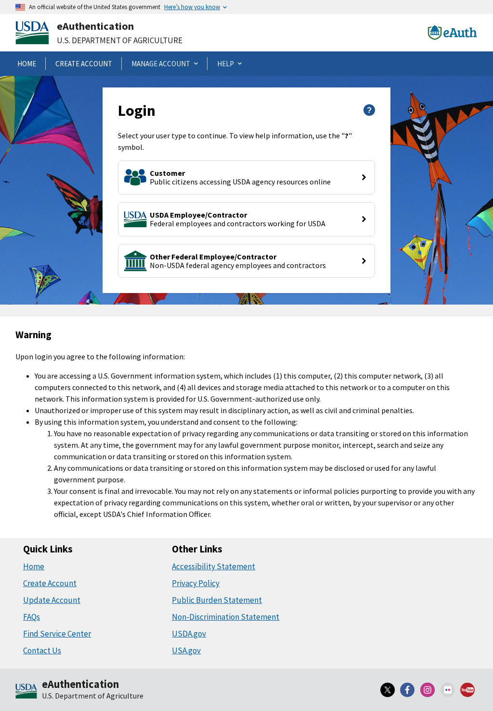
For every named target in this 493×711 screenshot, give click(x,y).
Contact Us (42, 650)
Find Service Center (57, 633)
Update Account (51, 600)
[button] (246, 177)
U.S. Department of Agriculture (119, 40)
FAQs (31, 617)
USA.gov (186, 650)
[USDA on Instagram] (427, 689)
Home (33, 566)
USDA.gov (189, 633)
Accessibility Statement (213, 566)
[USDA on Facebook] (408, 689)
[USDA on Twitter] (387, 689)
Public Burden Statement (217, 600)
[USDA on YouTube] (467, 689)
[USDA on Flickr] (448, 689)
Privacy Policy (196, 583)
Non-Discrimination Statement (225, 617)
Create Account (50, 583)
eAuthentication (95, 26)
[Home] (26, 692)
